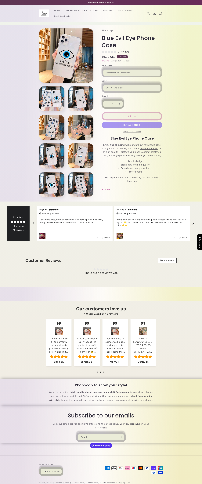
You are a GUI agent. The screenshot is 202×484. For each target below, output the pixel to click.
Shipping (105, 61)
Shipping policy (124, 483)
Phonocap (50, 483)
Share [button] (107, 189)
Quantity (105, 96)
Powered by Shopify (63, 483)
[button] (71, 10)
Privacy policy (93, 483)
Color (104, 81)
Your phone (107, 66)
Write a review (167, 260)
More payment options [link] (132, 131)
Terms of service (108, 483)
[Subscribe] (121, 437)
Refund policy (79, 483)
